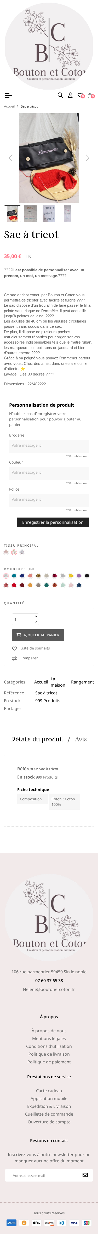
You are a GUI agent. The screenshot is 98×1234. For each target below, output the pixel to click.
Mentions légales (49, 1038)
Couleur (16, 462)
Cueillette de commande (49, 1114)
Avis (81, 739)
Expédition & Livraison (49, 1106)
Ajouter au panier (42, 635)
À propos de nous (49, 1031)
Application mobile (49, 1098)
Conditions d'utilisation (49, 1046)
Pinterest (54, 709)
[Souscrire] (85, 1175)
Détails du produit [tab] (37, 739)
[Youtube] (61, 1000)
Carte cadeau (49, 1091)
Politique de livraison (49, 1054)
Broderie (16, 435)
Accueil (41, 682)
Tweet (46, 709)
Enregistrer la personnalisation (53, 522)
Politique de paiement (49, 1062)
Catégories (14, 682)
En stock (12, 700)
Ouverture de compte (49, 1122)
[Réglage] (70, 95)
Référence (14, 693)
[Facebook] (37, 1000)
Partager (37, 709)
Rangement (82, 682)
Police (14, 489)
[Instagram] (49, 1000)
